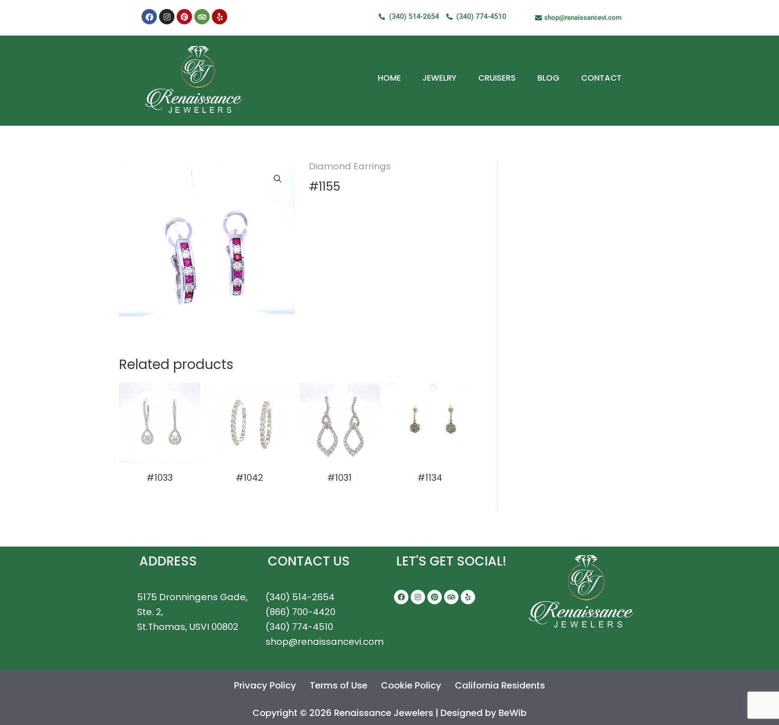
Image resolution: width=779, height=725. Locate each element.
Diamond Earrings (350, 166)
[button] (278, 179)
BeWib (513, 713)
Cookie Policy (411, 685)
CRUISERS (497, 77)
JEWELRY (439, 77)
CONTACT (601, 77)
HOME (389, 77)
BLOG (548, 77)
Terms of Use (338, 685)
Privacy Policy (265, 685)
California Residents (500, 685)
